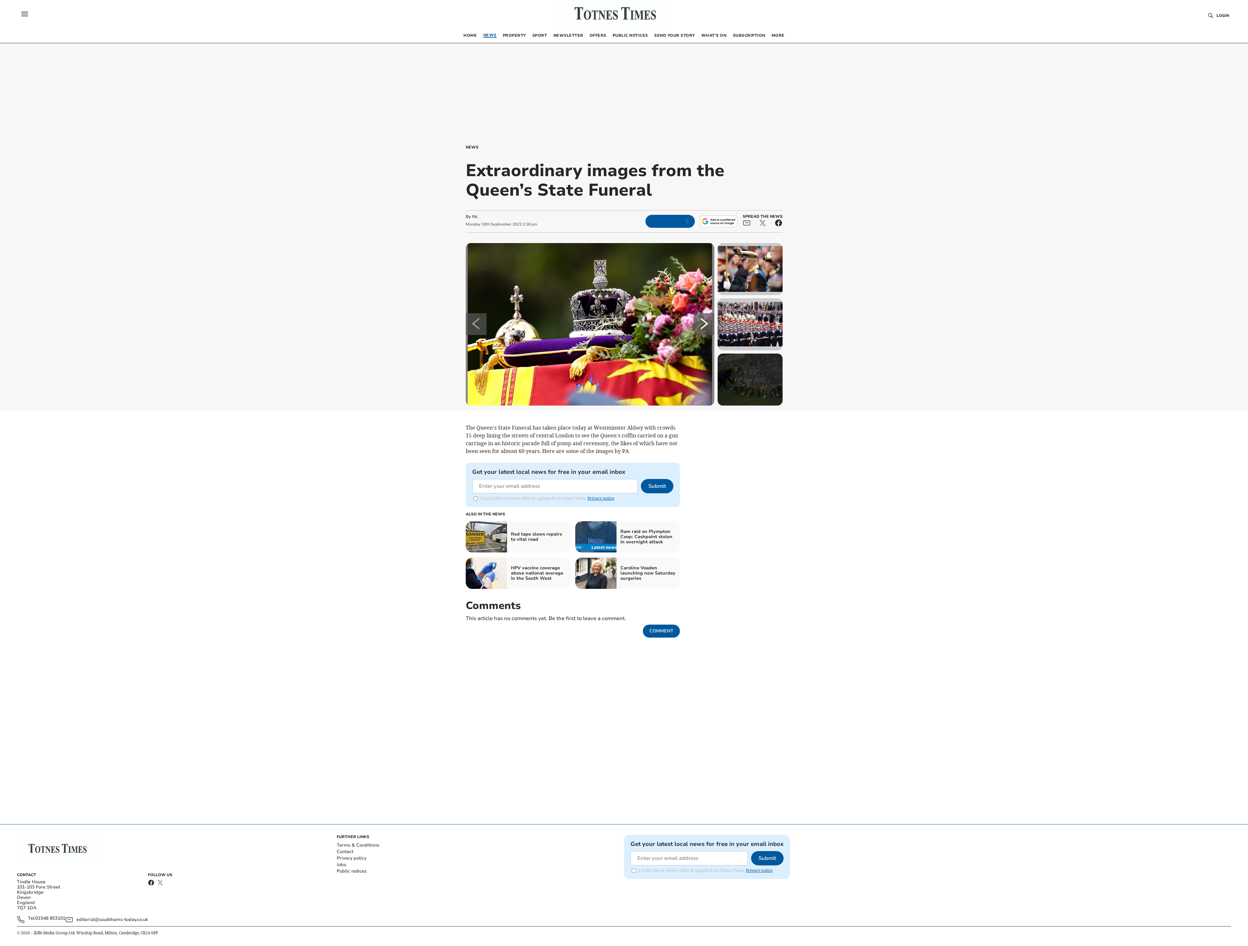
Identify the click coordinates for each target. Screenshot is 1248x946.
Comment (661, 631)
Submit (657, 486)
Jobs (341, 865)
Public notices (352, 871)
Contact (345, 852)
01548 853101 (50, 918)
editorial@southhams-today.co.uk (112, 919)
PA (474, 216)
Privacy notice (601, 498)
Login (1222, 15)
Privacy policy (351, 858)
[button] (24, 14)
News (472, 147)
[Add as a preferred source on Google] (718, 221)
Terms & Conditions (358, 845)
